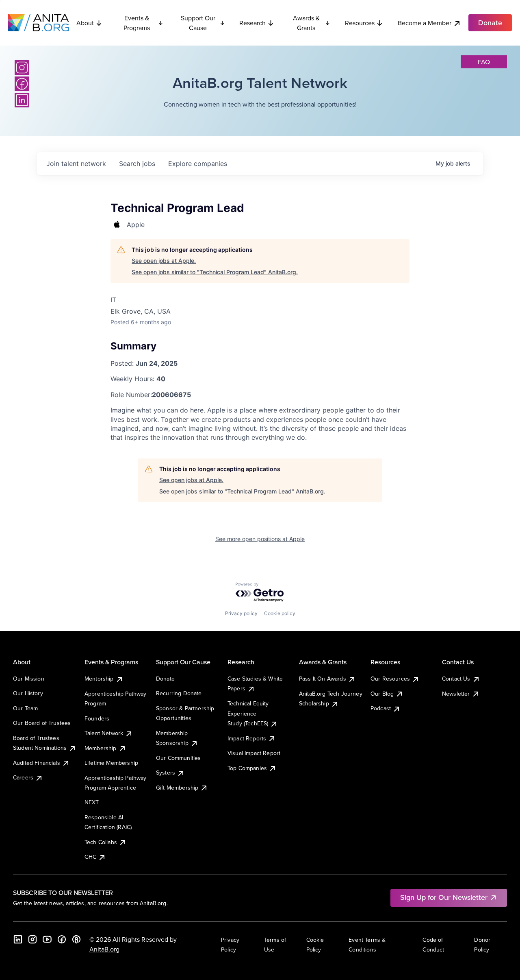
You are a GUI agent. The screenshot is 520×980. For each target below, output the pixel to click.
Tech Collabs (100, 842)
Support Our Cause (198, 22)
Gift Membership (177, 788)
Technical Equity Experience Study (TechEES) (248, 713)
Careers (23, 777)
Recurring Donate (179, 693)
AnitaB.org (104, 949)
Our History (28, 693)
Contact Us (456, 678)
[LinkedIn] (22, 100)
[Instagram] (22, 67)
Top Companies (247, 768)
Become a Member (424, 22)
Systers (165, 772)
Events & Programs (137, 22)
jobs (137, 163)
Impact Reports (247, 738)
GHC (90, 857)
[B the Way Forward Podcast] (76, 939)
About (85, 22)
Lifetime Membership (111, 763)
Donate (165, 678)
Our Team (25, 708)
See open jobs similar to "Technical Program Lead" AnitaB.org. (215, 271)
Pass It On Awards (322, 678)
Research (252, 22)
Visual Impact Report (254, 753)
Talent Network (103, 733)
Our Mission (28, 678)
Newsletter (456, 694)
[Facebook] (22, 83)
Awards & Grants (306, 22)
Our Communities (178, 758)
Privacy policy (241, 613)
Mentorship (99, 678)
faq (484, 61)
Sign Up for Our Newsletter (444, 897)
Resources (360, 22)
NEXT (91, 802)
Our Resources (390, 678)
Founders (96, 718)
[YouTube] (47, 939)
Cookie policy (279, 613)
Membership (100, 748)
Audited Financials (36, 763)
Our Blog (382, 694)
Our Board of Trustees (42, 723)
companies (197, 163)
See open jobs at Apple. (164, 260)
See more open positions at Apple (260, 538)
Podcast (380, 708)
